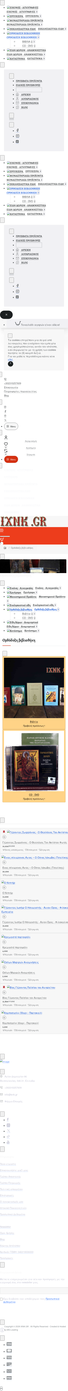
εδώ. (10, 359)
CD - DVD (34, 794)
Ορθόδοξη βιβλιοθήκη (22, 547)
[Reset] (6, 315)
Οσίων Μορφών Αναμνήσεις (18, 972)
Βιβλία (34, 721)
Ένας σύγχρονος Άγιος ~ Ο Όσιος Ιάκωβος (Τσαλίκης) (33, 867)
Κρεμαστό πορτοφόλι (15, 947)
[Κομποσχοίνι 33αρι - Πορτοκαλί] (21, 1012)
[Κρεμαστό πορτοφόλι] (15, 936)
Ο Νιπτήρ (7, 892)
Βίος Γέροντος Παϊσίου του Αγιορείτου (24, 997)
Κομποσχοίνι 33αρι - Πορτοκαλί (20, 1023)
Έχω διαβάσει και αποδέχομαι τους (31, 1300)
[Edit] (2, 2)
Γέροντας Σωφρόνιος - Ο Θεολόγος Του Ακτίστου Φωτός (34, 842)
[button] (4, 837)
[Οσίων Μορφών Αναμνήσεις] (20, 962)
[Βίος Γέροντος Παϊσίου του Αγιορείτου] (31, 987)
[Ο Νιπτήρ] (8, 882)
